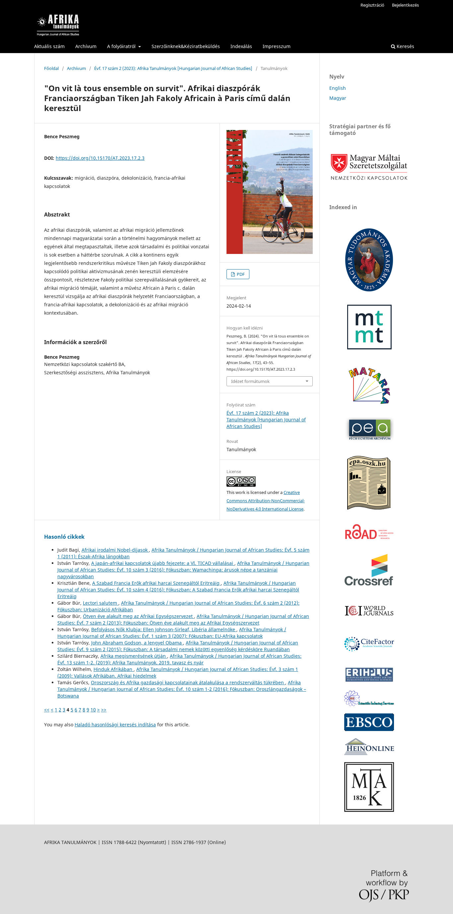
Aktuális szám (49, 46)
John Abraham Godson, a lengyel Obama (137, 643)
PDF (240, 274)
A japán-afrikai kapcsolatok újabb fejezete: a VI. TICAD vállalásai (162, 563)
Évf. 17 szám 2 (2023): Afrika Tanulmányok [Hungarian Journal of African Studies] (173, 68)
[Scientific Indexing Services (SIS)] (369, 704)
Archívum (86, 46)
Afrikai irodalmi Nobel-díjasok (115, 550)
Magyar (337, 98)
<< (46, 709)
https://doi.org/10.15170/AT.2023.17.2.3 (100, 158)
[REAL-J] (369, 810)
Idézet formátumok (250, 381)
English (337, 88)
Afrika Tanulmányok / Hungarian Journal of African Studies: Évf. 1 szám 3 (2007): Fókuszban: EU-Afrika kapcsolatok (171, 632)
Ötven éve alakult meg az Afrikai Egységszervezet (138, 616)
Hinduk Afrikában (114, 669)
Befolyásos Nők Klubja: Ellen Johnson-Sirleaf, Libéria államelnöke (163, 629)
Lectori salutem (100, 603)
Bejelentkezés (405, 5)
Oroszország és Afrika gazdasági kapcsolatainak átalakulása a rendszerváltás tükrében (188, 682)
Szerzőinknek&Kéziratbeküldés (186, 46)
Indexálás (241, 46)
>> (103, 709)
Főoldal (51, 68)
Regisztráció (372, 5)
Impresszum (277, 46)
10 (93, 709)
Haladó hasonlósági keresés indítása (115, 724)
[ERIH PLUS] (369, 681)
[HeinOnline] (369, 729)
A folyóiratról (122, 46)
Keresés (404, 46)
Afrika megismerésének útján (133, 656)
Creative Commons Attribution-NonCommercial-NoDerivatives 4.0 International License (266, 500)
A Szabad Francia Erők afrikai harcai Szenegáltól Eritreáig (156, 583)
